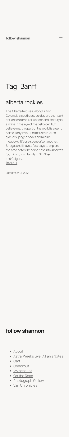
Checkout (21, 366)
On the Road (23, 375)
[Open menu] (61, 38)
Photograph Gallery (28, 380)
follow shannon (18, 38)
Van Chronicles (25, 385)
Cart (16, 361)
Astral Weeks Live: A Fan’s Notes (38, 356)
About (18, 351)
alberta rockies (24, 102)
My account (22, 370)
